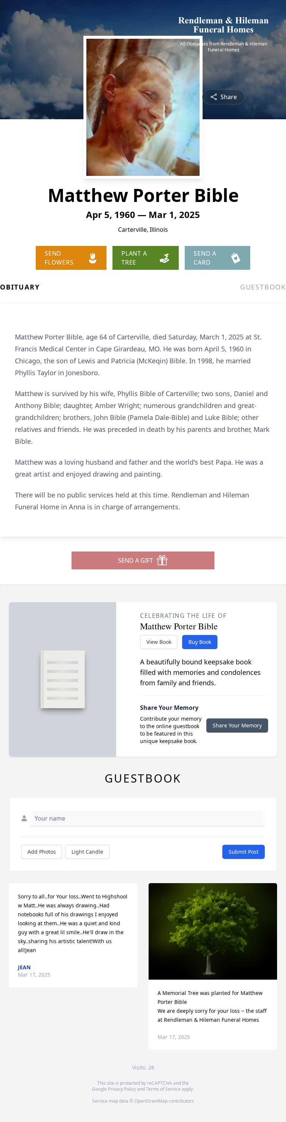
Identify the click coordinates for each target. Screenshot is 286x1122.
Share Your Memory (237, 725)
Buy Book (199, 641)
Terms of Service (163, 1089)
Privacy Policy (122, 1089)
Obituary (19, 286)
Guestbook (263, 286)
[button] (213, 931)
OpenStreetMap (151, 1101)
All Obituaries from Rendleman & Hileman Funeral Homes (223, 47)
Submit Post (243, 851)
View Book (158, 641)
